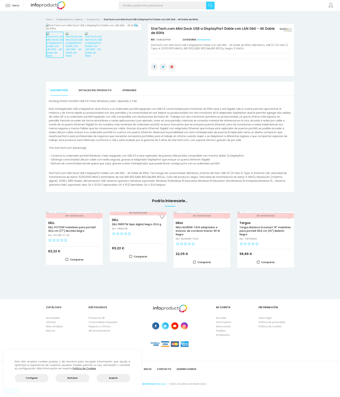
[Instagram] (184, 325)
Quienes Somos (186, 369)
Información (223, 322)
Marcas (50, 330)
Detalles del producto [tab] (95, 90)
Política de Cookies (84, 368)
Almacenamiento (99, 330)
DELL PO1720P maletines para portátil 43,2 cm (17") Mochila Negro (72, 229)
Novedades (53, 318)
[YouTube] (174, 325)
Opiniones (129, 90)
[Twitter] (165, 325)
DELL (51, 223)
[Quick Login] (331, 5)
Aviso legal (265, 318)
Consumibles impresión (103, 322)
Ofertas (51, 322)
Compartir (154, 66)
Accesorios (204, 39)
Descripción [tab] (59, 90)
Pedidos (221, 330)
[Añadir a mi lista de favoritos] (162, 217)
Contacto (164, 369)
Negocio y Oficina (99, 326)
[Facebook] (155, 325)
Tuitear (163, 66)
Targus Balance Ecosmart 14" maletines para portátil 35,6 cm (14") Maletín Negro (265, 231)
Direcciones (223, 326)
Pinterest (171, 66)
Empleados (223, 335)
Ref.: (153, 39)
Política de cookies (270, 326)
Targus (245, 223)
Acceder (221, 318)
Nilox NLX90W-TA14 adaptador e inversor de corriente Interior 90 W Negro (198, 231)
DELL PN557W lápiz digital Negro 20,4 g (136, 224)
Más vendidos (54, 326)
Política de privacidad (272, 322)
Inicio (148, 369)
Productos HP (97, 318)
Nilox (179, 223)
